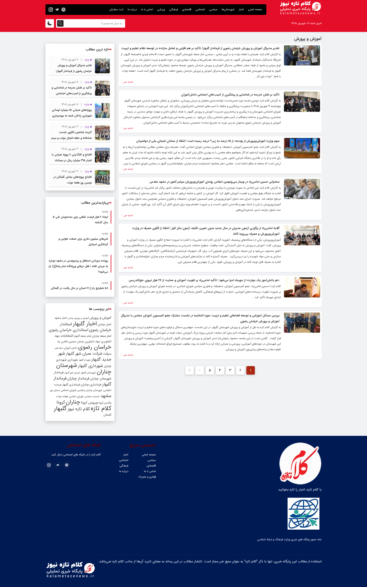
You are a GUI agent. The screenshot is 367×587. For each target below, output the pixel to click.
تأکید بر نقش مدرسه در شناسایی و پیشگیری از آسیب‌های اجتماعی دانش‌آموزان (230, 94)
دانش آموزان (71, 348)
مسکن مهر (55, 390)
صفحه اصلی (255, 9)
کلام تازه (101, 408)
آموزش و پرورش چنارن (78, 318)
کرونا (60, 402)
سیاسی (213, 9)
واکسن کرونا (105, 403)
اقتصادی (186, 9)
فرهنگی (173, 9)
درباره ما (132, 9)
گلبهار (60, 408)
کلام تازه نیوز (79, 409)
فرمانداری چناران (91, 384)
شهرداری (73, 359)
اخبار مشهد (60, 318)
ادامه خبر (128, 82)
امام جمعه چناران (101, 336)
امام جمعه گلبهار (82, 336)
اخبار (241, 9)
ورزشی (161, 9)
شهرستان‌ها (228, 9)
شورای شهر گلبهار (72, 373)
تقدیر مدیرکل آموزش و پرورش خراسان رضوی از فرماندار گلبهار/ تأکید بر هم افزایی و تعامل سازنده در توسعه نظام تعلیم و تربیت (200, 48)
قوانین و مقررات (147, 477)
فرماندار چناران (78, 378)
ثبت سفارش (116, 9)
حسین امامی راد (66, 341)
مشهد (105, 395)
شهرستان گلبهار (88, 373)
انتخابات (67, 336)
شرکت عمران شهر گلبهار (84, 354)
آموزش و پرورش (100, 317)
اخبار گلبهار (85, 323)
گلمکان (107, 415)
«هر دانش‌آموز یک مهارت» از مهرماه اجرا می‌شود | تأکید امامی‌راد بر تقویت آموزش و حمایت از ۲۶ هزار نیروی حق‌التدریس (204, 280)
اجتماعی (200, 9)
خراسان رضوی (94, 347)
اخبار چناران (104, 324)
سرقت (107, 353)
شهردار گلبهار (84, 360)
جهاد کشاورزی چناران (88, 342)
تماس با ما (147, 9)
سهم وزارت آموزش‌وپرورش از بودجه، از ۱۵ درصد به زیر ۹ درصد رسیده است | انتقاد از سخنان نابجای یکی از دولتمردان (207, 141)
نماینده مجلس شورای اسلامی (84, 396)
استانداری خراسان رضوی (68, 330)
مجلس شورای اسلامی (73, 390)
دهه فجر (59, 348)
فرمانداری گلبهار (71, 384)
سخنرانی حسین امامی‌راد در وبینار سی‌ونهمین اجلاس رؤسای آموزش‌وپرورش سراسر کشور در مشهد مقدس (214, 181)
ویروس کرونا (89, 402)
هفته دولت (62, 396)
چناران (73, 402)
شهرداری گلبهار (90, 365)
